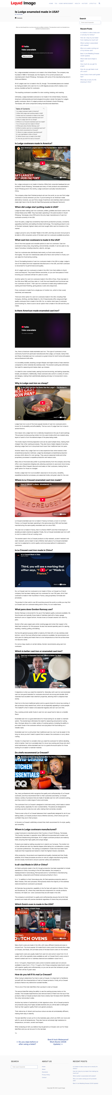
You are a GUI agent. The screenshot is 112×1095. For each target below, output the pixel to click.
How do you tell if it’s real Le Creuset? (29, 138)
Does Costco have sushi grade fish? (90, 76)
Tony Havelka (20, 14)
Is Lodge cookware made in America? (28, 111)
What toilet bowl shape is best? (88, 60)
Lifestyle (92, 3)
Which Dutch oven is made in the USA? (29, 136)
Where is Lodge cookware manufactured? (30, 132)
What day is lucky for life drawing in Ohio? (88, 81)
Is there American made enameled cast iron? (30, 117)
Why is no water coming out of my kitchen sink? (89, 49)
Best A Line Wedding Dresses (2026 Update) (89, 55)
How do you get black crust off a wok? (89, 70)
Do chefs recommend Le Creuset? (28, 130)
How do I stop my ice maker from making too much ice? (89, 39)
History (85, 3)
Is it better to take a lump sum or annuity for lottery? (90, 34)
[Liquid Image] (24, 3)
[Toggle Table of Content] (43, 109)
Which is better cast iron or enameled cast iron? (31, 128)
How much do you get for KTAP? (88, 65)
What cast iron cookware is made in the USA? (30, 115)
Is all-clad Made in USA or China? (27, 134)
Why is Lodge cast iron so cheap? (27, 119)
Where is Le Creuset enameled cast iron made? (31, 122)
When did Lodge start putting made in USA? (30, 113)
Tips (16, 1033)
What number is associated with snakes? (89, 44)
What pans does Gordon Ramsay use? (28, 126)
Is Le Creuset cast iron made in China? (28, 124)
